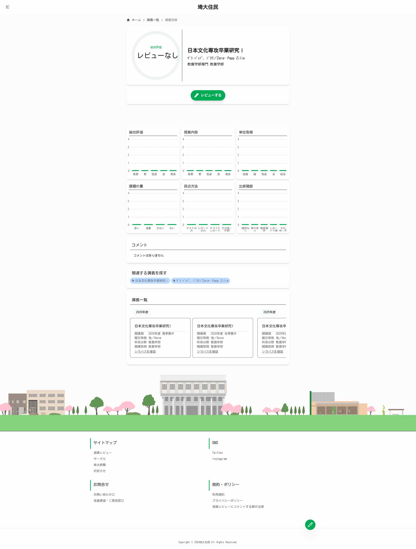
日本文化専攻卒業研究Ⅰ (152, 280)
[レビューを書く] (310, 525)
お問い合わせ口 (104, 494)
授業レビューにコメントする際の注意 (238, 506)
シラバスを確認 (145, 351)
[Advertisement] (208, 115)
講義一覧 (153, 19)
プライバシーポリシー (227, 500)
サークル (100, 458)
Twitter (217, 452)
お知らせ (100, 470)
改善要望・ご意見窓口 (109, 500)
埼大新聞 (100, 464)
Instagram (219, 458)
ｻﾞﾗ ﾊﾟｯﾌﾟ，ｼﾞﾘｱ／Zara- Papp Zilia (202, 280)
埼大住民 (208, 7)
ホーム (136, 19)
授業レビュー (103, 452)
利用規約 (218, 494)
